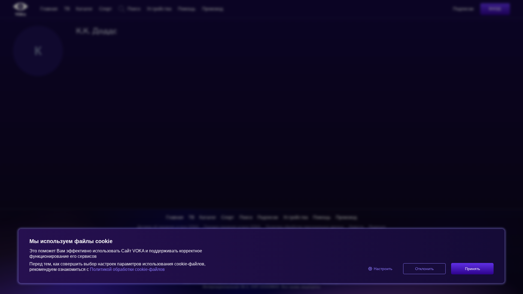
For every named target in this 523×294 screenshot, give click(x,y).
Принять (472, 269)
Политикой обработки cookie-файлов (127, 269)
